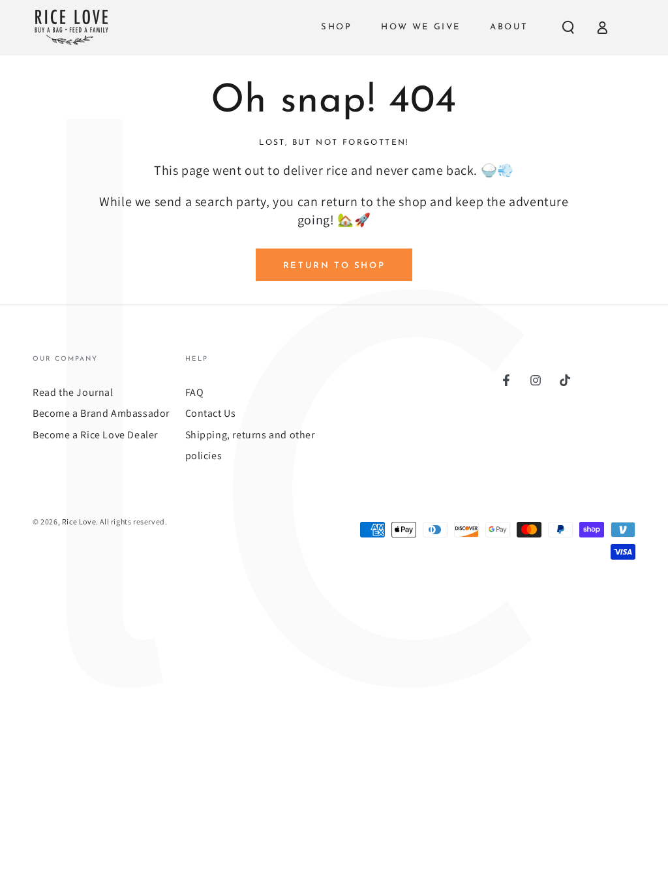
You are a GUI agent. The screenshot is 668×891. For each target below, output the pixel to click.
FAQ (194, 392)
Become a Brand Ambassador (101, 413)
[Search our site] (568, 27)
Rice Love (79, 521)
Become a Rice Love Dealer (95, 435)
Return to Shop (334, 266)
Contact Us (210, 413)
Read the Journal (73, 392)
